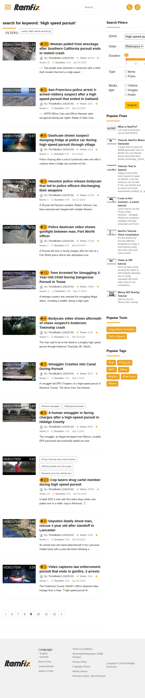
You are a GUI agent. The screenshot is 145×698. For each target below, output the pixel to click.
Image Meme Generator (121, 329)
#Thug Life (124, 362)
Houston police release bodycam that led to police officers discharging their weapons (70, 185)
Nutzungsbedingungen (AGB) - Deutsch (88, 655)
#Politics (113, 376)
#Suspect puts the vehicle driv (56, 473)
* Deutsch (44, 657)
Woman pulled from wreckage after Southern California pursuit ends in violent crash (70, 48)
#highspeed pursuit (74, 406)
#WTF (111, 369)
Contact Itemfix (46, 666)
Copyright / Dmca (81, 666)
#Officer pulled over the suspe (56, 466)
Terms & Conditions (82, 649)
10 (38, 614)
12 (54, 614)
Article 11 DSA (46, 671)
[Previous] (6, 614)
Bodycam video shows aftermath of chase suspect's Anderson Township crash (70, 323)
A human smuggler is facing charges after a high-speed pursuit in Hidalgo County (69, 417)
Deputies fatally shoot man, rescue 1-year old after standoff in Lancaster (66, 525)
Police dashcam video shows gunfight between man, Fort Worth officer (67, 231)
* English (43, 653)
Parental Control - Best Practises (89, 676)
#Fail (111, 362)
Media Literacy (80, 671)
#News (123, 369)
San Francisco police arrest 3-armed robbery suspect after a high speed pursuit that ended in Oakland (68, 94)
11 (46, 614)
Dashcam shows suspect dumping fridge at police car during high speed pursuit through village (67, 140)
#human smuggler (50, 406)
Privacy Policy (79, 662)
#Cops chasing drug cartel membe (58, 459)
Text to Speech (116, 336)
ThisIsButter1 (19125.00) (61, 58)
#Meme (112, 383)
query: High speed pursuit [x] (36, 31)
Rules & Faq (45, 661)
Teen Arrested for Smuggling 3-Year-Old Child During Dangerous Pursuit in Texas (70, 277)
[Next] (61, 614)
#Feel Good (129, 376)
